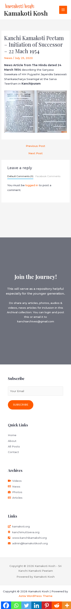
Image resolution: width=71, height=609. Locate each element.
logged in (31, 185)
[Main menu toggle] (63, 10)
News (8, 58)
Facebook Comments (48, 176)
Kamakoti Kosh (26, 13)
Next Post (35, 153)
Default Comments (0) (20, 176)
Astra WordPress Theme (35, 595)
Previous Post (35, 146)
